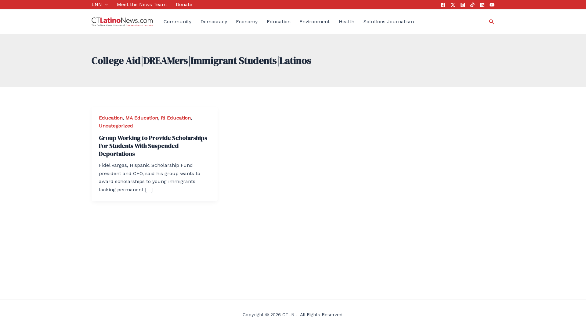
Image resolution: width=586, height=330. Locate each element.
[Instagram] (462, 4)
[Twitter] (452, 4)
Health (346, 21)
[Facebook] (443, 4)
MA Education (141, 118)
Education (279, 21)
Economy (247, 21)
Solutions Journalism (389, 21)
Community (177, 21)
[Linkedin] (482, 4)
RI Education (176, 118)
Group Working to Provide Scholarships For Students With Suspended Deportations (153, 146)
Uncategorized (116, 126)
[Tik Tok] (472, 4)
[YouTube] (492, 4)
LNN (97, 4)
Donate (184, 4)
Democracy (214, 21)
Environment (314, 21)
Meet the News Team (142, 4)
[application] (105, 4)
